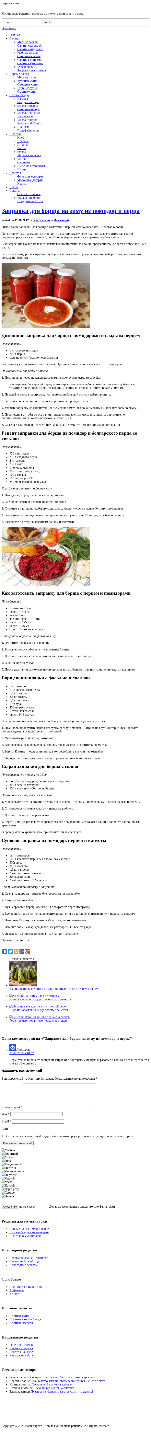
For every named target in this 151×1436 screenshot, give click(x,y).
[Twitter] (10, 951)
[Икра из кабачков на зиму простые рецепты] (39, 1006)
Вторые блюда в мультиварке (29, 1232)
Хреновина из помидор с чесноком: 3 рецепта (40, 999)
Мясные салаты (27, 42)
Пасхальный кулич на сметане (53, 1388)
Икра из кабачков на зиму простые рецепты (38, 1010)
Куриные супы (27, 81)
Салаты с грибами (29, 59)
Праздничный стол (30, 201)
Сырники (23, 162)
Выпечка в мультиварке (25, 1235)
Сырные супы (26, 91)
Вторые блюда (19, 95)
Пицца (21, 169)
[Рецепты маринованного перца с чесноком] (39, 1017)
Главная (14, 35)
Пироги (22, 144)
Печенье (23, 141)
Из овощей (61, 220)
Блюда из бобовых (29, 123)
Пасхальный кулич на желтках (52, 1384)
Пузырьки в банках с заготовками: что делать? (62, 1391)
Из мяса (22, 98)
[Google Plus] (27, 951)
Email (6, 1121)
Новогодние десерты (23, 1265)
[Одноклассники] (16, 951)
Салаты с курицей (29, 45)
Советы (14, 190)
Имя (6, 1114)
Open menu (9, 28)
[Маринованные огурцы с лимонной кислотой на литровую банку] (23, 985)
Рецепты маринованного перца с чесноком (38, 1020)
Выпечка (15, 134)
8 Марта (14, 1293)
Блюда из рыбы (27, 105)
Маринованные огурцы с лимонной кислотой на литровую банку (53, 988)
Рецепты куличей (21, 1344)
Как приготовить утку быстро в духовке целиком (62, 1377)
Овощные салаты (29, 56)
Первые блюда (19, 73)
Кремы (22, 183)
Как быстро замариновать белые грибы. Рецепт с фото (68, 1381)
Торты (21, 148)
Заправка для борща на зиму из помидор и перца (71, 210)
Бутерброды (25, 66)
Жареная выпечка (29, 155)
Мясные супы (26, 77)
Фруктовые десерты (30, 176)
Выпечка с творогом (31, 165)
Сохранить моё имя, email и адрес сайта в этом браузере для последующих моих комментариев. (70, 1136)
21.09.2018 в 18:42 (21, 1053)
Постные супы (19, 1315)
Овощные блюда (28, 109)
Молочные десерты (30, 180)
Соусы (13, 187)
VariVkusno (41, 220)
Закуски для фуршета (31, 70)
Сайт (5, 1128)
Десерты (15, 173)
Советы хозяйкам (29, 194)
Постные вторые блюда (25, 1319)
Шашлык (23, 127)
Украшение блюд (28, 197)
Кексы (21, 151)
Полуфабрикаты (28, 130)
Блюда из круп (27, 119)
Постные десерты (21, 1323)
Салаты (14, 38)
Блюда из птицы (28, 102)
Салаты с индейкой (30, 49)
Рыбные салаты (27, 52)
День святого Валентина (25, 1286)
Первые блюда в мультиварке (29, 1228)
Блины (21, 158)
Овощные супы (27, 84)
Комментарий (12, 1107)
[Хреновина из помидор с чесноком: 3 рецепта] (34, 995)
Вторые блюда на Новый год (28, 1257)
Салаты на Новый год (24, 1261)
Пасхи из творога (21, 1348)
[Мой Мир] (21, 951)
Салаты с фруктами (30, 63)
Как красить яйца (21, 1355)
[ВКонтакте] (4, 951)
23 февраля (16, 1290)
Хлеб (20, 137)
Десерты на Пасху (21, 1351)
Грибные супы (27, 88)
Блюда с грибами (28, 112)
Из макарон (25, 116)
